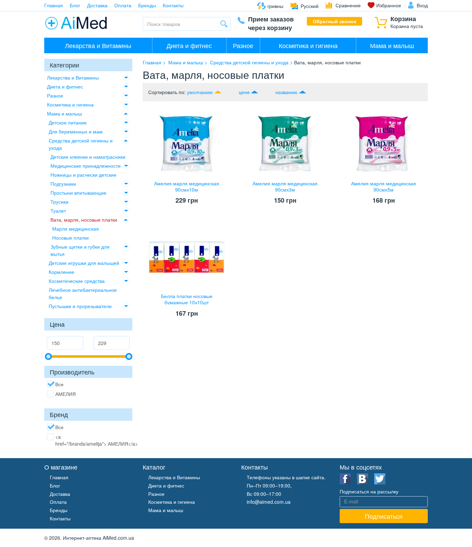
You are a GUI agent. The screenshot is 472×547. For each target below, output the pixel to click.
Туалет (58, 210)
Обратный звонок (334, 21)
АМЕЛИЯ (65, 393)
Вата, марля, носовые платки (83, 219)
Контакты (173, 5)
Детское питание (68, 122)
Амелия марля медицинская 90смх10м (186, 186)
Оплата (122, 5)
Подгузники (63, 183)
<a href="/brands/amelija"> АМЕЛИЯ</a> (96, 440)
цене (244, 92)
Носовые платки (70, 237)
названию (286, 92)
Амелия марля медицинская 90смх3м (285, 186)
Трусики (59, 201)
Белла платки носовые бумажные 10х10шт (187, 299)
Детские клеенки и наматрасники (87, 156)
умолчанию (200, 92)
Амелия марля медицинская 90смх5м (383, 186)
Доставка (97, 5)
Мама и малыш (392, 45)
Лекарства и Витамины (98, 45)
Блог (75, 5)
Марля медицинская (75, 228)
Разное (243, 45)
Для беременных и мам (76, 131)
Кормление (61, 271)
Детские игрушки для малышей (84, 262)
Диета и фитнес (189, 45)
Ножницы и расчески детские (83, 174)
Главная (53, 5)
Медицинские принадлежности (85, 165)
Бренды (147, 5)
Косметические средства (77, 280)
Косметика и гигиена (308, 45)
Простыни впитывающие (78, 192)
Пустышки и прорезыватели (80, 306)
